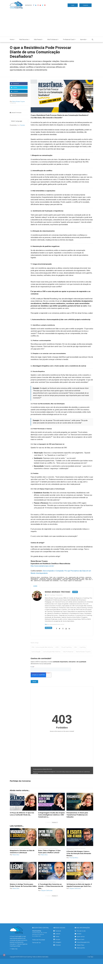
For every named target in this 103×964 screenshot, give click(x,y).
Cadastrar (85, 5)
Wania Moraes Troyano (57, 592)
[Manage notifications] (4, 955)
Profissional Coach (69, 39)
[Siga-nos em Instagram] (38, 5)
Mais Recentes (23, 39)
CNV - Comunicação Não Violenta (42, 647)
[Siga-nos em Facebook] (34, 5)
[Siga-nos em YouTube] (41, 5)
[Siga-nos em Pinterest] (44, 5)
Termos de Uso (36, 942)
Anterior (49, 822)
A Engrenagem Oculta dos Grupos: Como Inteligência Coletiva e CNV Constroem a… (51, 815)
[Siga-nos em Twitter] (43, 5)
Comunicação (36, 651)
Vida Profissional (52, 39)
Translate (22, 125)
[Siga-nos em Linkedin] (36, 5)
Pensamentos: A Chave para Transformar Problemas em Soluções (77, 815)
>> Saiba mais (13, 949)
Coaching (83, 647)
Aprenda (83, 39)
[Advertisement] (51, 23)
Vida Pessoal (38, 39)
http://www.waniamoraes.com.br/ (42, 566)
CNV (75, 647)
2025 (57, 647)
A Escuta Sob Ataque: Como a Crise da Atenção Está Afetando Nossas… (79, 853)
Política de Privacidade (38, 940)
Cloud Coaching (66, 647)
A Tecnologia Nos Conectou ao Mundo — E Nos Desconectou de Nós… (50, 886)
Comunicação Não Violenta (51, 651)
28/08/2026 (28, 5)
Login (72, 5)
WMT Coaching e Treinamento (55, 595)
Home (12, 39)
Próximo (54, 822)
